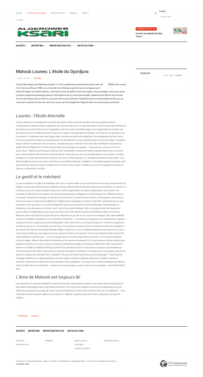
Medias (73, 13)
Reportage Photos (60, 45)
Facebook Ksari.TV (112, 341)
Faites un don (81, 341)
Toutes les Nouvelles (36, 13)
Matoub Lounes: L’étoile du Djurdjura (52, 71)
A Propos (20, 341)
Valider (162, 11)
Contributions (57, 13)
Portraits (79, 344)
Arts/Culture (85, 45)
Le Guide (19, 20)
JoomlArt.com (22, 364)
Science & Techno (82, 348)
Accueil (19, 13)
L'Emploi (85, 13)
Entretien (37, 45)
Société (20, 45)
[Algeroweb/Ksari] (43, 32)
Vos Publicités (22, 344)
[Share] (155, 13)
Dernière (49, 341)
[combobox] (173, 16)
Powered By (173, 363)
